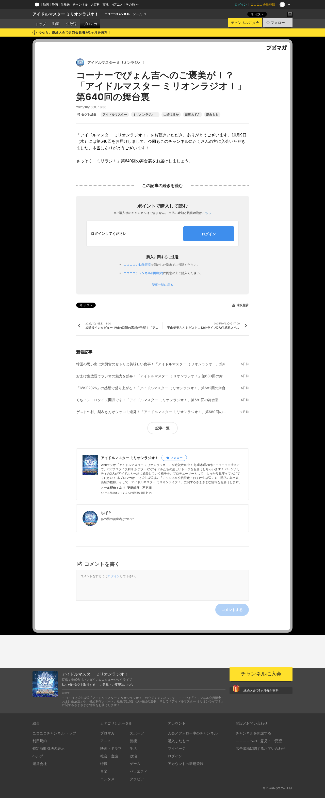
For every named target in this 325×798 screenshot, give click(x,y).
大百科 (95, 4)
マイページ (177, 748)
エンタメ (107, 779)
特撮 (103, 763)
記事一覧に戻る (162, 284)
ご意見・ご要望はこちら (116, 684)
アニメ (105, 741)
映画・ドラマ (111, 748)
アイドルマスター (115, 114)
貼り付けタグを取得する (78, 684)
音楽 (103, 771)
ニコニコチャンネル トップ (54, 733)
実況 (106, 4)
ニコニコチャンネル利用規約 (143, 273)
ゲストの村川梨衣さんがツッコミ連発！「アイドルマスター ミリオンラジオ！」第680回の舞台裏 (152, 412)
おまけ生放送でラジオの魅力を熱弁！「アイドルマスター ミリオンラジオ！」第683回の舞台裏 (152, 376)
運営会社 (39, 763)
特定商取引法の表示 (48, 748)
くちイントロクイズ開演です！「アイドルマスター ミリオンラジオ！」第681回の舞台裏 (147, 400)
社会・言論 (109, 756)
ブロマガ (90, 24)
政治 (133, 756)
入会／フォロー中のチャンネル (193, 733)
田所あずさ (192, 114)
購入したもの (178, 741)
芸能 (133, 741)
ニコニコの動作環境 (137, 265)
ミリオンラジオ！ (145, 114)
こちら (206, 213)
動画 (46, 4)
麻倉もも (212, 114)
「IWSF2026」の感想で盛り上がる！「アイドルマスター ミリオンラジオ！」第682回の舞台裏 (152, 388)
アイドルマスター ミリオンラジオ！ (65, 14)
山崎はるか (171, 114)
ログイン (241, 4)
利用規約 (39, 741)
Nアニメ (117, 4)
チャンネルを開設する (253, 733)
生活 (133, 748)
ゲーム (137, 14)
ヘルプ (37, 756)
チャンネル (80, 4)
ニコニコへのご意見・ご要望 (259, 741)
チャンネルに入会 (245, 23)
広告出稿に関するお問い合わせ (260, 748)
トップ (40, 24)
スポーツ (137, 733)
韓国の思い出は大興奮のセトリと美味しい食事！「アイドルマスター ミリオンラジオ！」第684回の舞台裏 (152, 364)
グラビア (137, 779)
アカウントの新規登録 (185, 763)
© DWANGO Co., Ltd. (277, 788)
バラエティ (139, 771)
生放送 (65, 4)
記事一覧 (162, 428)
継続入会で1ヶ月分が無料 (261, 690)
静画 (55, 4)
